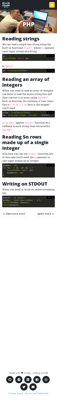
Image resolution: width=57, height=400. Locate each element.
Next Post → (46, 214)
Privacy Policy (16, 393)
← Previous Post (14, 214)
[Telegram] (19, 379)
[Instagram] (46, 379)
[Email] (33, 387)
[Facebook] (37, 379)
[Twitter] (24, 387)
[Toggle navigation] (52, 5)
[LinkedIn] (28, 379)
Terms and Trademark (36, 393)
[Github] (9, 379)
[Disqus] (28, 253)
